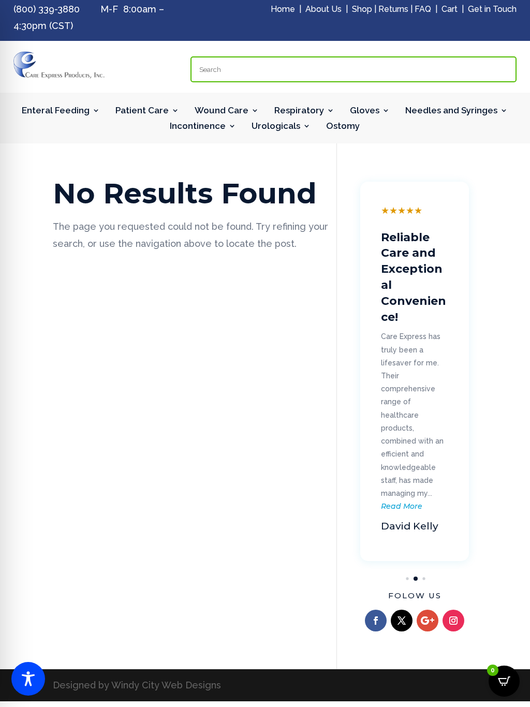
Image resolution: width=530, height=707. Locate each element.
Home (283, 9)
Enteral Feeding (56, 111)
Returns (393, 9)
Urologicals (276, 126)
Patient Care (142, 111)
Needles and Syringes (451, 111)
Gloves (364, 111)
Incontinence (198, 126)
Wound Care (221, 111)
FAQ (423, 9)
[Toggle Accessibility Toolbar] (28, 679)
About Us (323, 9)
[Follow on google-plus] (427, 620)
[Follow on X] (402, 620)
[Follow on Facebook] (376, 620)
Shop (362, 9)
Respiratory (299, 111)
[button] (407, 579)
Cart (449, 9)
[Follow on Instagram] (453, 620)
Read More (401, 506)
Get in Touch (492, 9)
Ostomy (343, 126)
